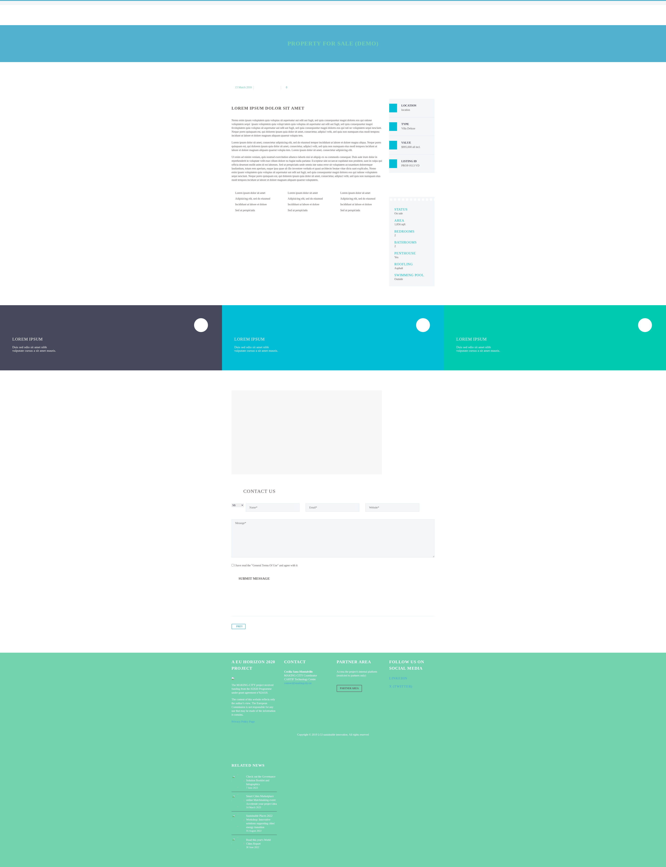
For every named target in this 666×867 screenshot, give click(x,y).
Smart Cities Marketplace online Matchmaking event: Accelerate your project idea (261, 800)
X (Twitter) (400, 686)
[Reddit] (267, 605)
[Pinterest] (248, 605)
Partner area (349, 688)
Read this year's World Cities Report (258, 841)
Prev (239, 626)
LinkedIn (398, 678)
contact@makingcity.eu (297, 683)
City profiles (289, 14)
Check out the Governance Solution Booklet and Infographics (260, 780)
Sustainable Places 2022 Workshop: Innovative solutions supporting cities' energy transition (260, 821)
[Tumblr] (254, 605)
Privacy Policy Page (243, 721)
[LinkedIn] (261, 605)
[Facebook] (234, 605)
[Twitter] (241, 605)
